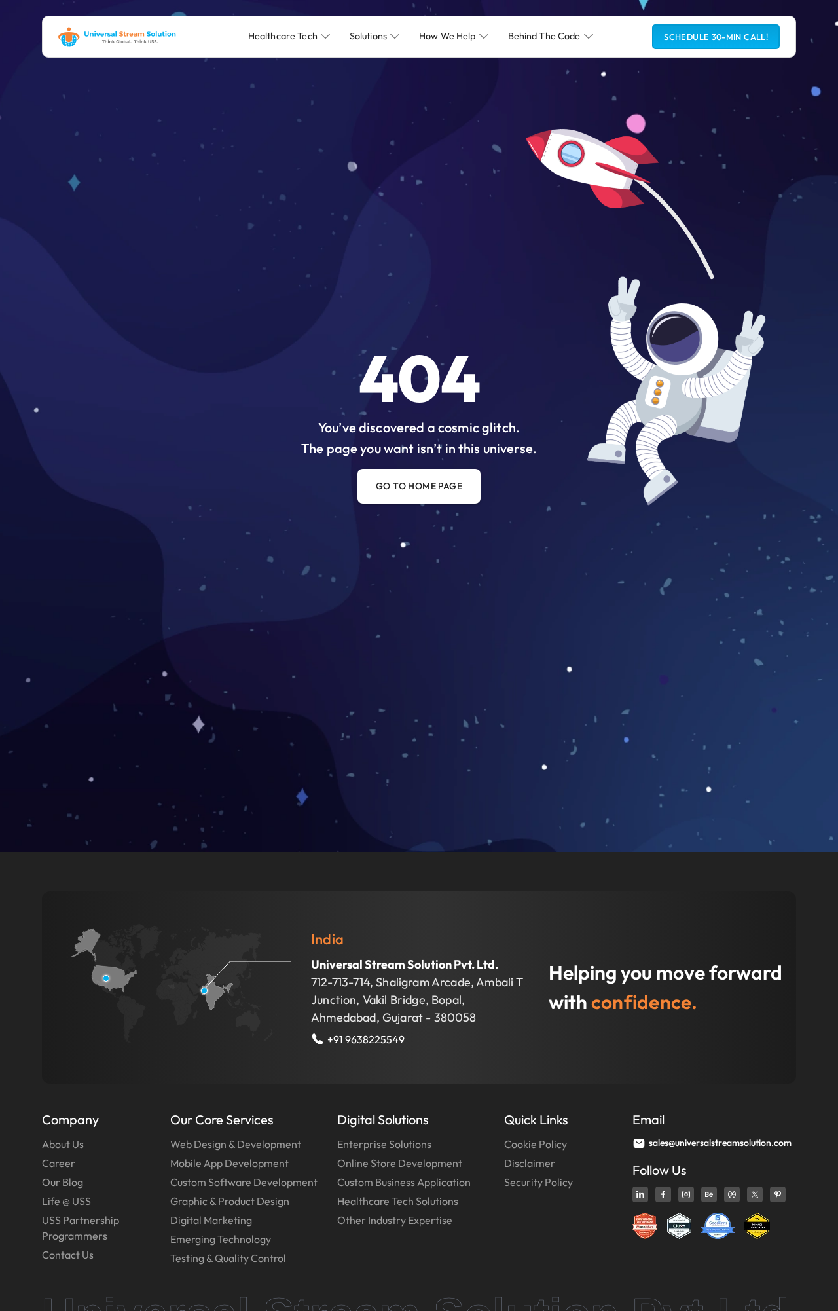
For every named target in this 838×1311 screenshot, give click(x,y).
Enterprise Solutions (384, 1144)
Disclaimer (529, 1163)
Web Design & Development (235, 1144)
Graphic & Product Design (229, 1201)
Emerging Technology (220, 1239)
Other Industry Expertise (394, 1220)
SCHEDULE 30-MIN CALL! (716, 36)
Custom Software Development (244, 1182)
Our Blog (62, 1182)
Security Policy (538, 1182)
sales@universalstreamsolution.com (720, 1143)
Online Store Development (399, 1163)
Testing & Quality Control (228, 1258)
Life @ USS (66, 1201)
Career (58, 1163)
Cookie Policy (535, 1144)
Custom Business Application (404, 1182)
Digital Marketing (211, 1220)
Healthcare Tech (283, 36)
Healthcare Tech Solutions (397, 1201)
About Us (63, 1144)
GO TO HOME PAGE (419, 486)
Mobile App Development (229, 1163)
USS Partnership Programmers (80, 1227)
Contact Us (68, 1254)
